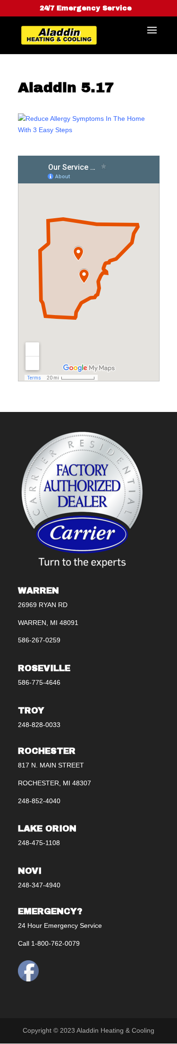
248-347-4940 (39, 885)
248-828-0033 (39, 724)
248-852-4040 (39, 801)
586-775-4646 (39, 682)
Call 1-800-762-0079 (49, 943)
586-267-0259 (39, 640)
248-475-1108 (39, 842)
